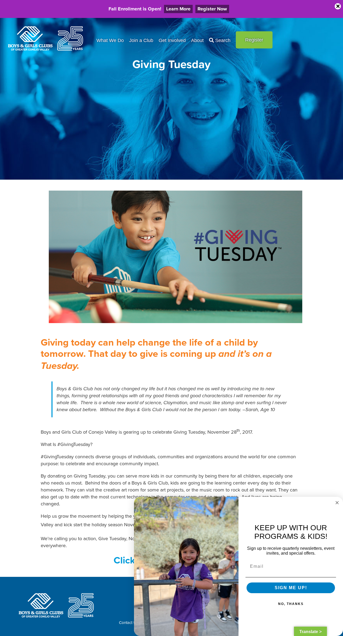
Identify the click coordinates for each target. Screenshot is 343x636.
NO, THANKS (291, 604)
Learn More (178, 8)
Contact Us (128, 622)
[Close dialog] (337, 502)
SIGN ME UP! (291, 587)
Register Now (212, 8)
